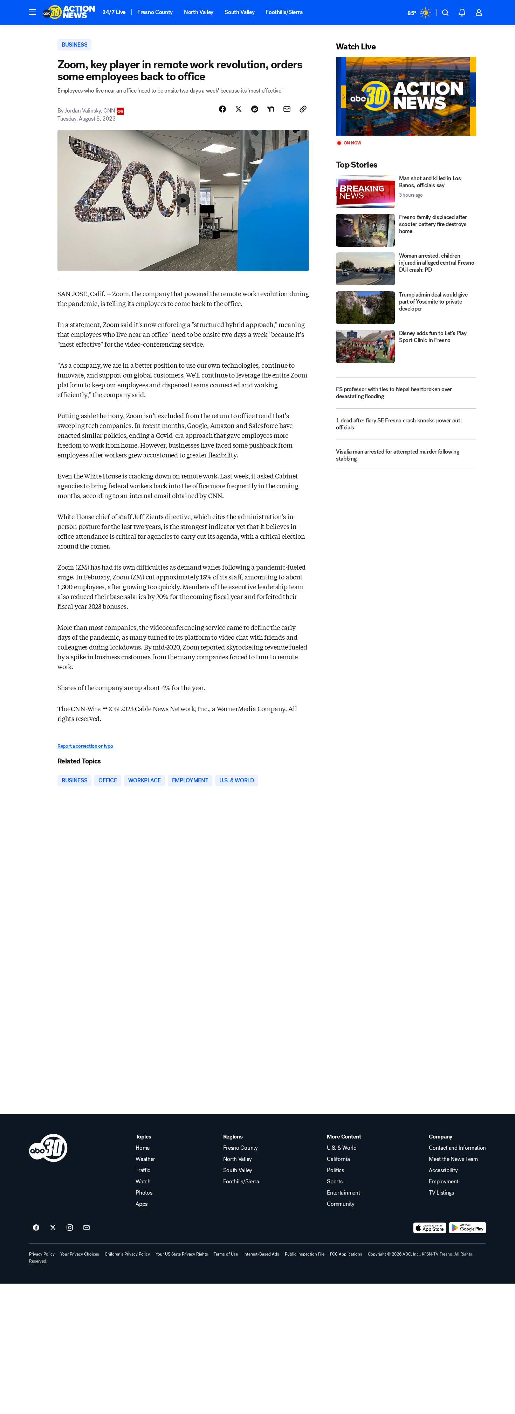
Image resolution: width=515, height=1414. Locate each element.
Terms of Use (226, 1254)
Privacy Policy (42, 1254)
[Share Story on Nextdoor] (271, 109)
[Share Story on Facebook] (222, 109)
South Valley (239, 12)
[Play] (406, 96)
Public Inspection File (304, 1254)
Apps (141, 1204)
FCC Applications (346, 1254)
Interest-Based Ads (261, 1254)
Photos (144, 1193)
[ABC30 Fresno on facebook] (36, 1228)
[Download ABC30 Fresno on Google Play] (467, 1227)
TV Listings (441, 1193)
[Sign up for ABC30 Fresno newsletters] (87, 1228)
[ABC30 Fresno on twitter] (53, 1228)
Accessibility (443, 1170)
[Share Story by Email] (287, 109)
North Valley (198, 12)
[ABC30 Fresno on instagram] (70, 1228)
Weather (145, 1159)
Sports (334, 1181)
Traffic (143, 1170)
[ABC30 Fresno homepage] (69, 12)
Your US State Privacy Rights (182, 1254)
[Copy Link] (303, 109)
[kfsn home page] (48, 1148)
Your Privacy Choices (79, 1254)
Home (143, 1148)
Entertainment (343, 1193)
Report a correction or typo (85, 746)
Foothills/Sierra (284, 12)
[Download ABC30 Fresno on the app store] (430, 1227)
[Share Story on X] (239, 109)
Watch (143, 1181)
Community (340, 1204)
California (338, 1159)
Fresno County (155, 12)
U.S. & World (341, 1148)
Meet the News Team (453, 1159)
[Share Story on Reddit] (255, 109)
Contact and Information (457, 1148)
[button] (32, 12)
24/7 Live (114, 12)
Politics (335, 1170)
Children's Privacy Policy (127, 1254)
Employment (443, 1181)
